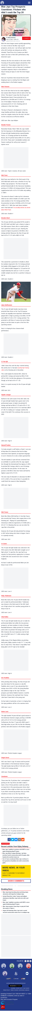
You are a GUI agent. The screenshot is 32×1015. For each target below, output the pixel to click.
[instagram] (28, 961)
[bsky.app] (16, 839)
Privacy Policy (6, 990)
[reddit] (22, 839)
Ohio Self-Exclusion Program (9, 999)
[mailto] (19, 839)
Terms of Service (14, 990)
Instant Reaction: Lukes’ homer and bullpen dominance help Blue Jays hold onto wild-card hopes (15, 898)
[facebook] (9, 839)
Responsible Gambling (24, 990)
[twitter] (12, 839)
